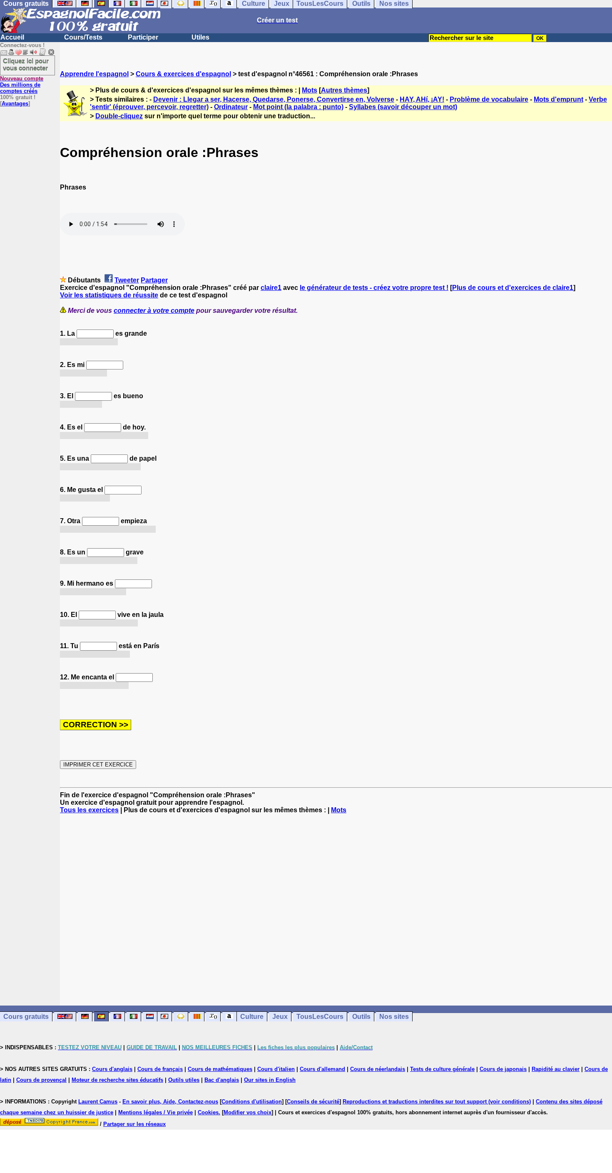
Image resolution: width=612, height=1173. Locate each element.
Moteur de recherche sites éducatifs (117, 1080)
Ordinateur (231, 106)
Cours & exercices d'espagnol (183, 73)
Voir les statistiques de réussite (109, 295)
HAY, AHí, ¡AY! (422, 99)
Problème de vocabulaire (489, 99)
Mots (309, 90)
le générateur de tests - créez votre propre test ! (374, 287)
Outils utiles (183, 1080)
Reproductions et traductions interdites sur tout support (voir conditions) (437, 1101)
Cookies (208, 1112)
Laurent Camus (97, 1101)
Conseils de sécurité (313, 1101)
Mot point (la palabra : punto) (298, 106)
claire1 (271, 287)
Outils (361, 1016)
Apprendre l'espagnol (94, 73)
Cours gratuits (26, 1016)
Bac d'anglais (221, 1080)
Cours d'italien (276, 1069)
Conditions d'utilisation (251, 1101)
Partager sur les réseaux (134, 1124)
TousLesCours (319, 1016)
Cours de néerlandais (377, 1069)
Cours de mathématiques (220, 1069)
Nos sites (394, 1016)
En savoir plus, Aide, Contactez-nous (170, 1101)
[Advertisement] (336, 909)
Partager (154, 280)
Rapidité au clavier (556, 1069)
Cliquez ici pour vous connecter (26, 64)
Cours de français (160, 1069)
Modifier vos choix (247, 1112)
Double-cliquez (119, 116)
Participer (143, 37)
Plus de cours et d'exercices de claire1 (512, 287)
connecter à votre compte (154, 310)
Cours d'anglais (112, 1069)
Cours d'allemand (322, 1069)
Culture (252, 1016)
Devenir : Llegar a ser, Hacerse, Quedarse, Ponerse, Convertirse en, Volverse (273, 99)
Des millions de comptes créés (21, 84)
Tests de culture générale (442, 1069)
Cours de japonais (503, 1069)
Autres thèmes (344, 90)
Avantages (15, 103)
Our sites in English (270, 1080)
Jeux (280, 1016)
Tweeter (126, 280)
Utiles (200, 37)
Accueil (12, 37)
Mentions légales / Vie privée (155, 1112)
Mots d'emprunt (558, 99)
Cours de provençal (41, 1080)
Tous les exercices (89, 810)
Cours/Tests (83, 37)
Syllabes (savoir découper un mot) (403, 106)
